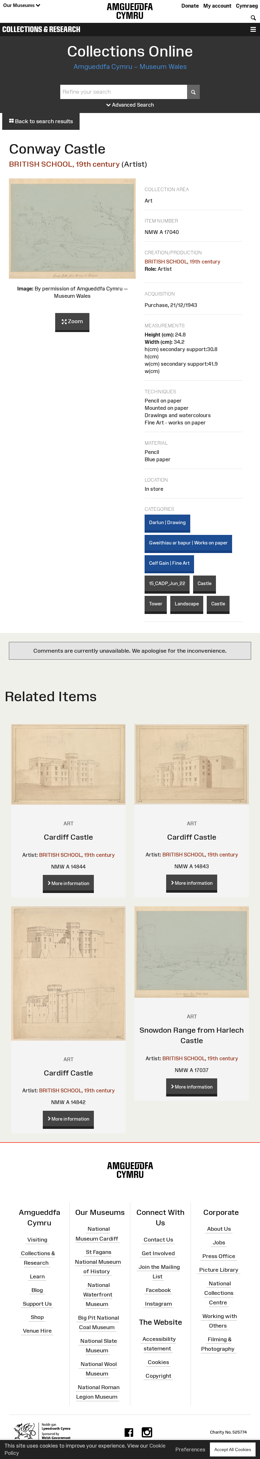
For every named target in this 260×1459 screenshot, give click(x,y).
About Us (219, 1229)
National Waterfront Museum (97, 1294)
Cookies (158, 1362)
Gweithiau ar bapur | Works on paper (188, 542)
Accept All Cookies (232, 1449)
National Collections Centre (218, 1292)
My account (217, 6)
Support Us (37, 1303)
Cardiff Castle (68, 837)
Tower (155, 603)
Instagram (158, 1303)
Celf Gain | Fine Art (169, 563)
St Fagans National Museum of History (98, 1261)
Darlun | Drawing (167, 522)
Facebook (158, 1290)
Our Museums (19, 5)
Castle (204, 583)
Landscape (187, 603)
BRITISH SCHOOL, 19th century (64, 164)
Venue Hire (37, 1331)
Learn (37, 1276)
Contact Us (158, 1239)
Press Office (218, 1256)
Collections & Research (41, 29)
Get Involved (158, 1253)
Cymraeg (247, 6)
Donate (190, 6)
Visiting (37, 1239)
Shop (37, 1317)
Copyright (158, 1376)
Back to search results (43, 121)
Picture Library (218, 1270)
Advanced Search (132, 105)
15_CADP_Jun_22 (167, 583)
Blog (37, 1290)
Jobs (219, 1242)
